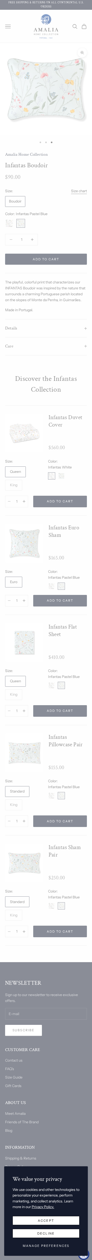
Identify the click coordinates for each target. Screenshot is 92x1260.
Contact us (13, 1060)
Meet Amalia (15, 1113)
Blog (8, 1130)
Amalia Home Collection (26, 154)
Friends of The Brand (22, 1122)
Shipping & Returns (20, 1158)
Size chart (79, 191)
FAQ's (9, 1068)
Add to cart (46, 259)
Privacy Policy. (43, 1206)
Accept (46, 1220)
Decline (46, 1233)
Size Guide (13, 1077)
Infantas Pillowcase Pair (66, 740)
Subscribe (23, 1030)
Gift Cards (13, 1085)
